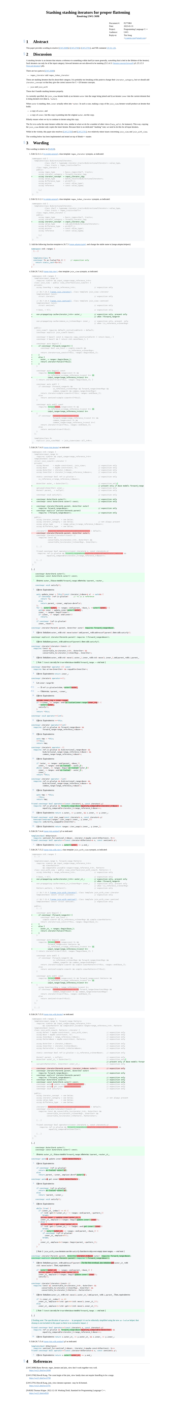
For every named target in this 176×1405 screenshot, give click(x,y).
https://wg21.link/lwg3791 (40, 1386)
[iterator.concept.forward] (123, 63)
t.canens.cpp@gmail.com (135, 38)
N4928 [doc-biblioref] (51, 149)
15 (33, 812)
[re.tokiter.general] (50, 199)
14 (33, 790)
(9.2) (32, 691)
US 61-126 (111, 48)
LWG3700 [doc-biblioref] (74, 48)
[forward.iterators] (33, 66)
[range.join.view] (50, 271)
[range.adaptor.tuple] (77, 244)
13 (33, 758)
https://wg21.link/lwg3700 (40, 1378)
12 (33, 734)
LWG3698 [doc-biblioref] (63, 48)
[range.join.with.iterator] (63, 893)
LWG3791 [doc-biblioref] (85, 48)
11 (33, 720)
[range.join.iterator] (61, 292)
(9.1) (32, 687)
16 (33, 826)
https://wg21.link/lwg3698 (40, 1370)
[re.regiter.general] (50, 154)
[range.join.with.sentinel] (63, 899)
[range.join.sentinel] (61, 301)
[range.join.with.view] (52, 850)
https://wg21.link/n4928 (39, 1393)
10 (33, 695)
